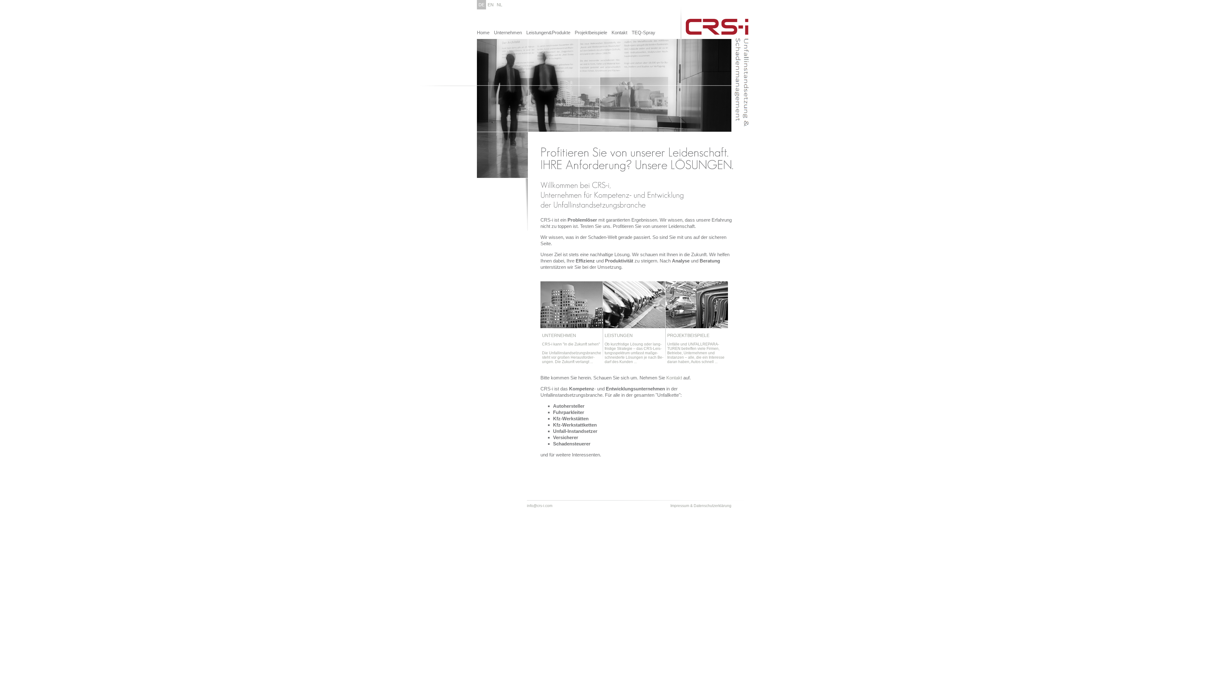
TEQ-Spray (643, 32)
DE (481, 4)
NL (499, 4)
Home (483, 32)
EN (491, 4)
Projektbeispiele (591, 32)
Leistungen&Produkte (548, 32)
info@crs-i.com (539, 506)
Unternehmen (508, 32)
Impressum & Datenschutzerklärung (700, 506)
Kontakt (619, 32)
